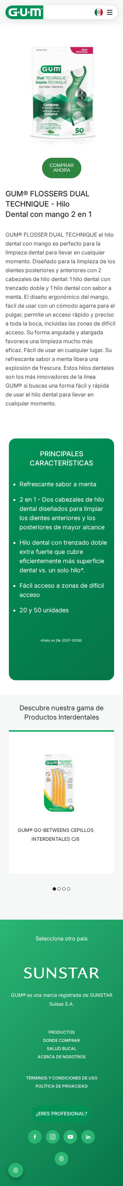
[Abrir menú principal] (112, 12)
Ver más (57, 857)
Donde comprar (61, 1040)
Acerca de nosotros (62, 1057)
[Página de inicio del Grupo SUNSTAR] (61, 973)
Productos (62, 1032)
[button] (61, 168)
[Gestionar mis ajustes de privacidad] (61, 1159)
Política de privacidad (62, 1086)
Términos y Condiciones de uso (61, 1078)
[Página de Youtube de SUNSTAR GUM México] (70, 1137)
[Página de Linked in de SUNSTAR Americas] (88, 1137)
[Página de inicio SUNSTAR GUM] (24, 12)
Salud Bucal (62, 1049)
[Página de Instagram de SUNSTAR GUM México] (52, 1137)
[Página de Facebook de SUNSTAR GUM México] (35, 1137)
